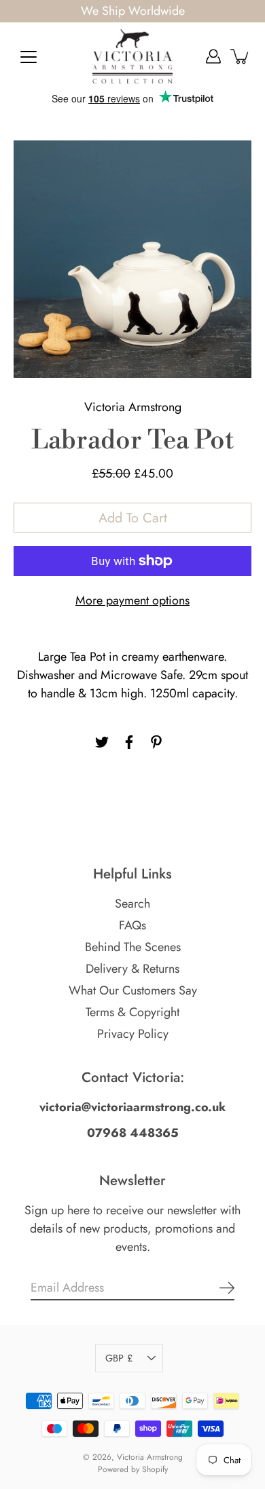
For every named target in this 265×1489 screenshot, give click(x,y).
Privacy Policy (133, 1034)
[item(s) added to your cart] (240, 56)
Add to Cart (133, 517)
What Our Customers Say (133, 990)
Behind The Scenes (133, 947)
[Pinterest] (156, 742)
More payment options (132, 600)
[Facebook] (129, 742)
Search (132, 903)
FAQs (132, 925)
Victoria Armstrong (150, 1457)
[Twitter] (102, 742)
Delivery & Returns (132, 969)
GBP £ (118, 1358)
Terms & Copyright (132, 1012)
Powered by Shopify (133, 1469)
